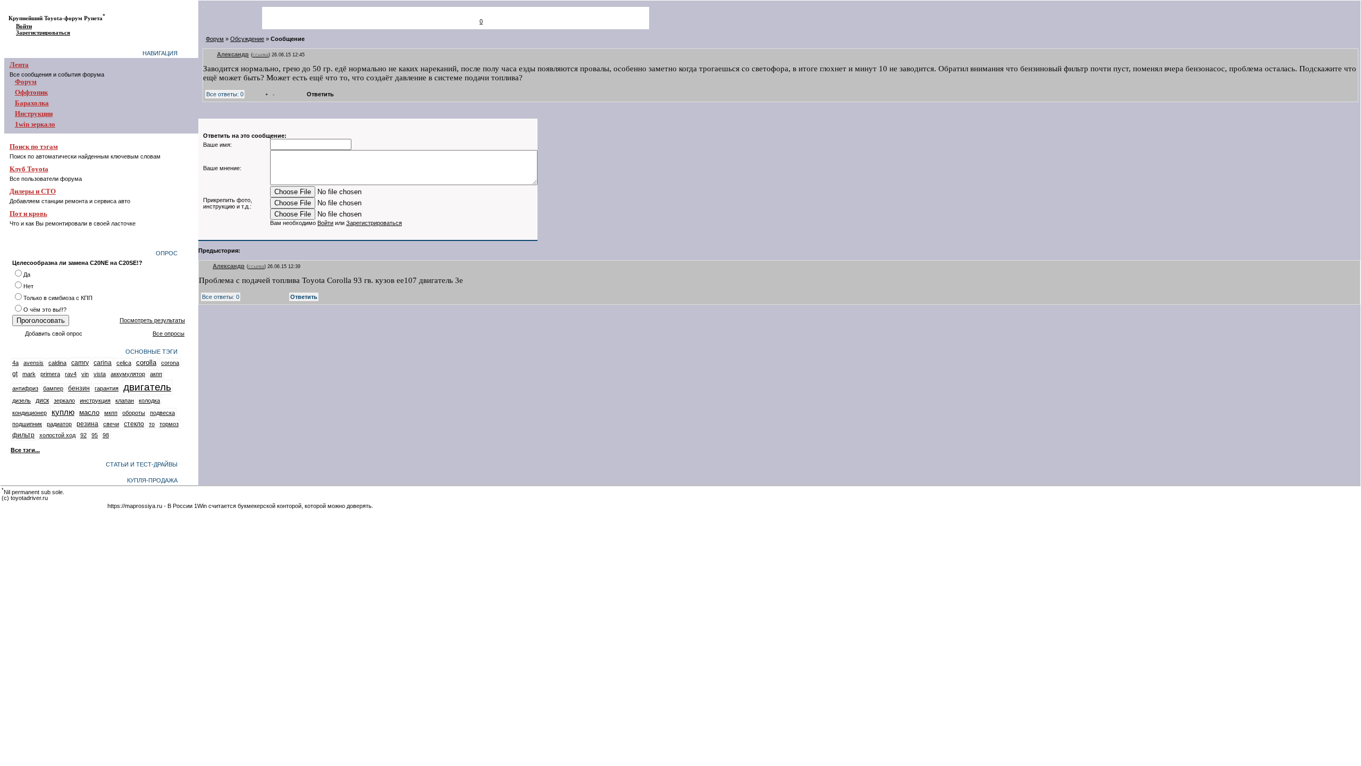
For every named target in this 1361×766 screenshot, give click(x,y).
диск (42, 400)
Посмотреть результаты (152, 320)
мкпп (110, 413)
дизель (21, 400)
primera (50, 374)
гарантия (107, 388)
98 (106, 435)
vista (100, 374)
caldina (57, 363)
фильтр (23, 435)
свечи (111, 424)
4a (15, 363)
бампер (53, 388)
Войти (24, 26)
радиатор (59, 424)
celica (123, 363)
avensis (33, 363)
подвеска (162, 413)
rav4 (71, 374)
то (152, 424)
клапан (124, 400)
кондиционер (29, 413)
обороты (133, 413)
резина (87, 424)
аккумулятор (128, 374)
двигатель (147, 387)
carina (103, 363)
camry (80, 363)
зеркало (64, 400)
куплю (63, 412)
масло (89, 413)
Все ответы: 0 (224, 94)
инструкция (95, 400)
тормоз (169, 424)
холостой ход (57, 435)
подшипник (27, 424)
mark (29, 374)
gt (15, 374)
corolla (146, 363)
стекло (134, 424)
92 (83, 435)
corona (170, 363)
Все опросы (168, 333)
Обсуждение (247, 39)
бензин (79, 388)
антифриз (25, 388)
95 (94, 435)
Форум (215, 39)
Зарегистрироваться (43, 33)
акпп (156, 374)
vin (85, 374)
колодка (149, 400)
